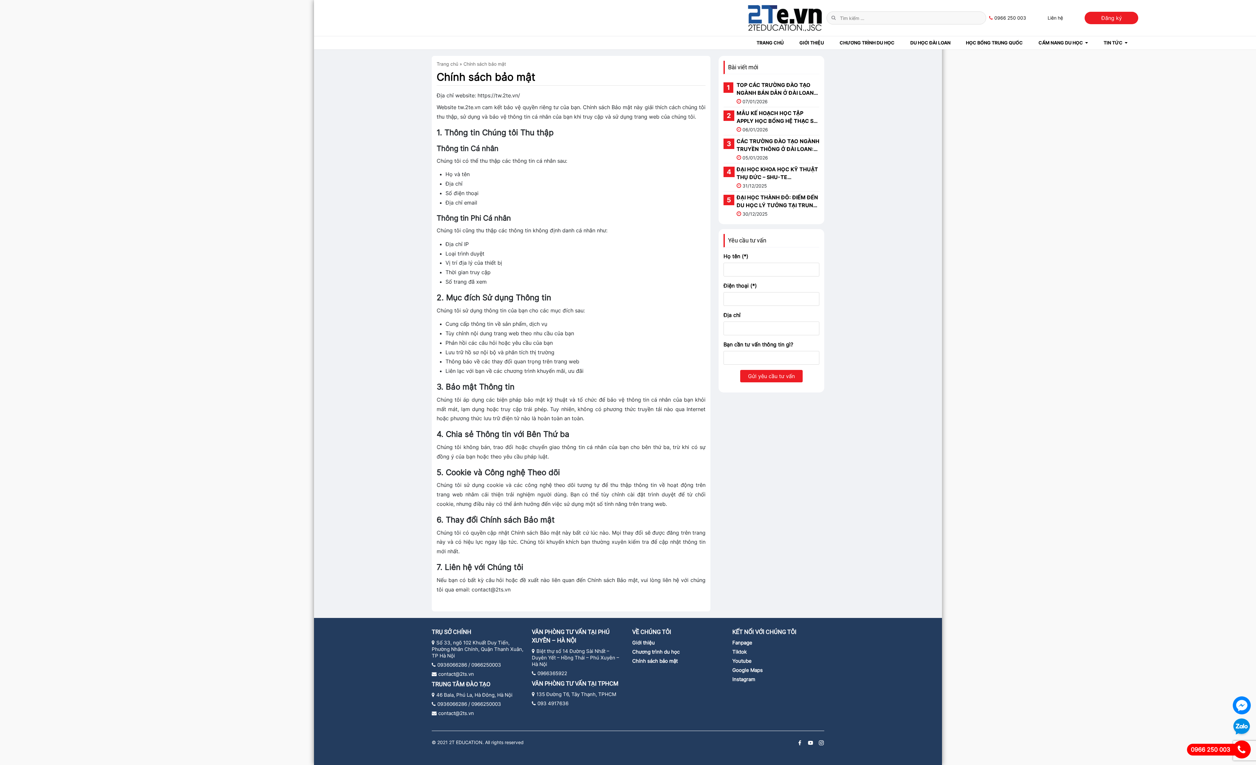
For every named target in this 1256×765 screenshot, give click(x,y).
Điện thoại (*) (740, 285)
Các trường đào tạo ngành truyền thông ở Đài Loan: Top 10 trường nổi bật (778, 145)
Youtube (742, 661)
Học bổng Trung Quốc (994, 42)
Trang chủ (770, 42)
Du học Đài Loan (930, 42)
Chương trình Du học (867, 42)
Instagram (743, 679)
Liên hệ (1055, 18)
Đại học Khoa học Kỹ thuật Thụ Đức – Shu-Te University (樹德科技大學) (777, 173)
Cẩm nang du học (1060, 42)
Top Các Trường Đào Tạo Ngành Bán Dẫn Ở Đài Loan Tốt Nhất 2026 (775, 89)
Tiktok (739, 652)
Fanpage (742, 643)
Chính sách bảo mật (486, 77)
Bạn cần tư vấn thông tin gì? (758, 344)
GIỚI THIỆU (811, 42)
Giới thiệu (643, 643)
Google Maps (747, 670)
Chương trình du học (656, 652)
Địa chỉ (732, 315)
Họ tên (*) (736, 256)
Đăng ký (1111, 18)
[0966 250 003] (1242, 749)
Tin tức (1113, 42)
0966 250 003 (1010, 18)
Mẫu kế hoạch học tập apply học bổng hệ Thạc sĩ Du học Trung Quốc (776, 117)
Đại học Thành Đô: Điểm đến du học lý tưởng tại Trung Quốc (777, 201)
